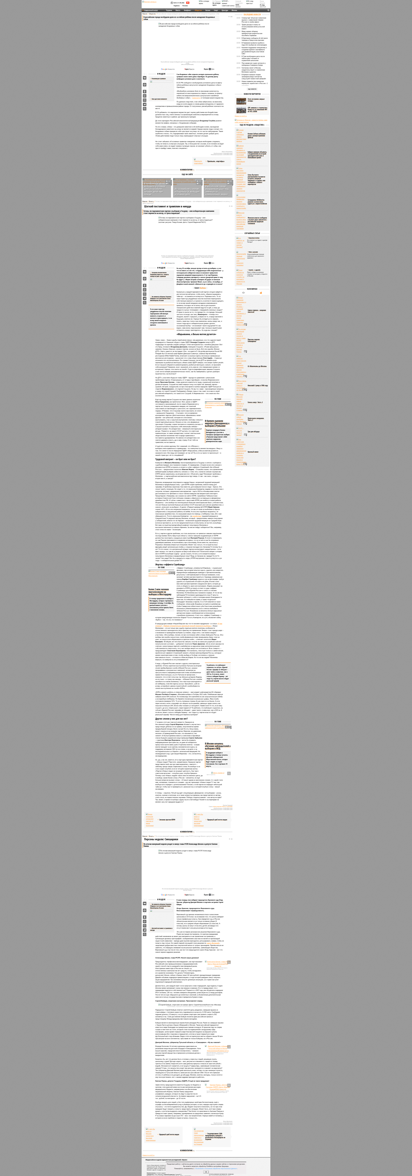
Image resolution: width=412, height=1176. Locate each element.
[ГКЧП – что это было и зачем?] (241, 431)
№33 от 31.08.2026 (179, 3)
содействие (196, 516)
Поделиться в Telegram (144, 104)
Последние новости (252, 14)
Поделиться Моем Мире (144, 84)
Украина (169, 10)
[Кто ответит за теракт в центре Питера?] (241, 242)
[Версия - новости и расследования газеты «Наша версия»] (156, 5)
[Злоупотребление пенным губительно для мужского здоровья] (241, 258)
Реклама (185, 6)
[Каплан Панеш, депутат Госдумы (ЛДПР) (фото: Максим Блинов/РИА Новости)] (218, 1087)
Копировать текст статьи (144, 108)
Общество (198, 10)
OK (206, 1172)
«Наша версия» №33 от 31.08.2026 (222, 806)
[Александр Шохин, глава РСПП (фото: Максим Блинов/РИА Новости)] (218, 964)
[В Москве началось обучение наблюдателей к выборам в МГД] (218, 733)
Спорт (216, 10)
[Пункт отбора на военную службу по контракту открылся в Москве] (241, 277)
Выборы (203, 288)
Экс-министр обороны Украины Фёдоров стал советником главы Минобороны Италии (160, 298)
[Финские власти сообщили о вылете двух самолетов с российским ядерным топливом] (241, 221)
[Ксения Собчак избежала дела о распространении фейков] (241, 135)
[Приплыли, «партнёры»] (199, 161)
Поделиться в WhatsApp (144, 96)
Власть (178, 10)
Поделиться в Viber (144, 100)
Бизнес (207, 10)
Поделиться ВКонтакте (144, 78)
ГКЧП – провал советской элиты (239, 8)
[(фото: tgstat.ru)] (218, 773)
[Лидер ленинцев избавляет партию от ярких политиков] (151, 820)
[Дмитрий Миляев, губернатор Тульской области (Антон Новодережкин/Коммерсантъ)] (218, 1048)
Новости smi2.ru (148, 1155)
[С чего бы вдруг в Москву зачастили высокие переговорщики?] (199, 820)
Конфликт (187, 10)
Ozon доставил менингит (159, 99)
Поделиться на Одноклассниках (144, 91)
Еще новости (252, 89)
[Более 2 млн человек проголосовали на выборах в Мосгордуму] (161, 578)
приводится (196, 98)
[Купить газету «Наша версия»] (172, 3)
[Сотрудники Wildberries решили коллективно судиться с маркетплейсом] (241, 201)
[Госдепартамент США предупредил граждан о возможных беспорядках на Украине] (199, 1136)
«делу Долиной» (213, 943)
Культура (225, 10)
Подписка (177, 6)
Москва (234, 10)
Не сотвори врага (216, 4)
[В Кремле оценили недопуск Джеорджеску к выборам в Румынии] (218, 410)
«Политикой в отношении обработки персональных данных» (216, 1168)
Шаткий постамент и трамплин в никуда (161, 929)
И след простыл (263, 6)
